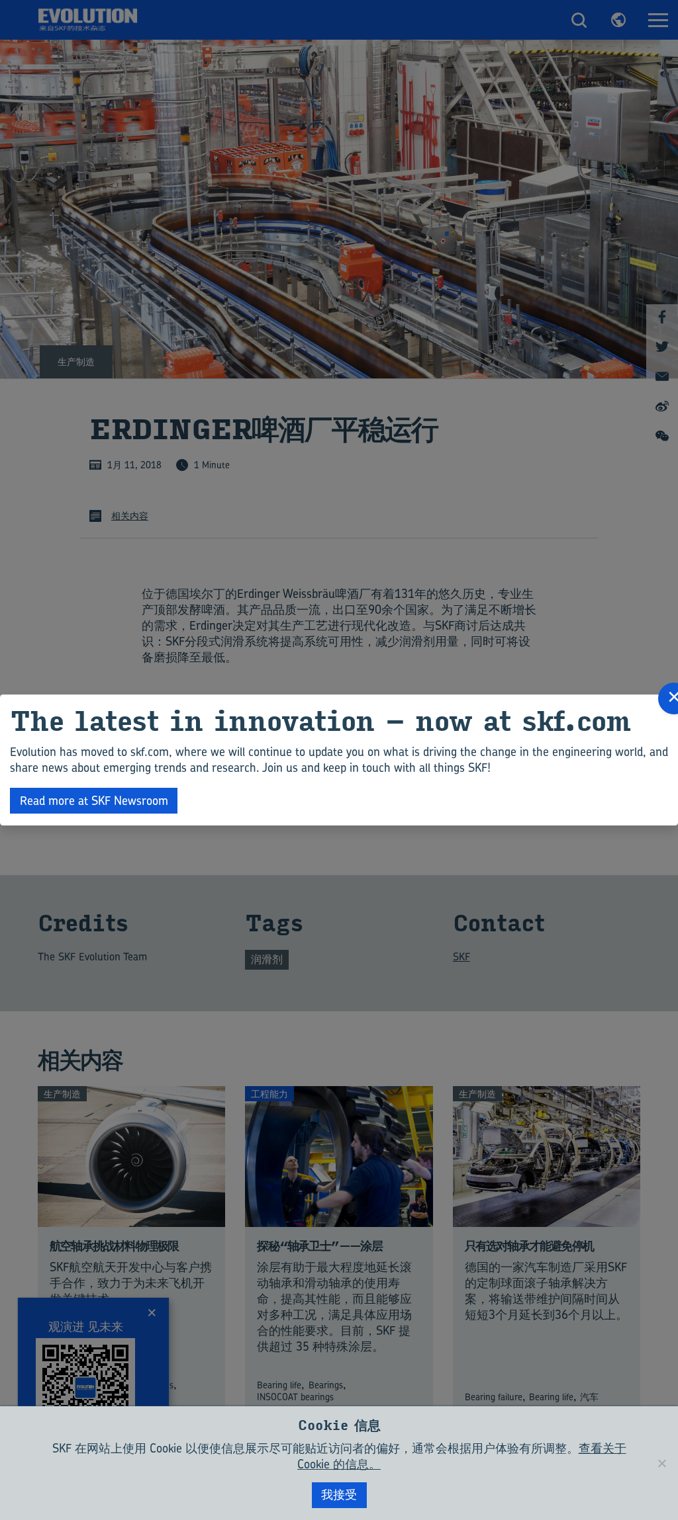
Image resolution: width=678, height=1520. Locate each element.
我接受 (339, 1494)
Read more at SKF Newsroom (94, 800)
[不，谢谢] (661, 1463)
